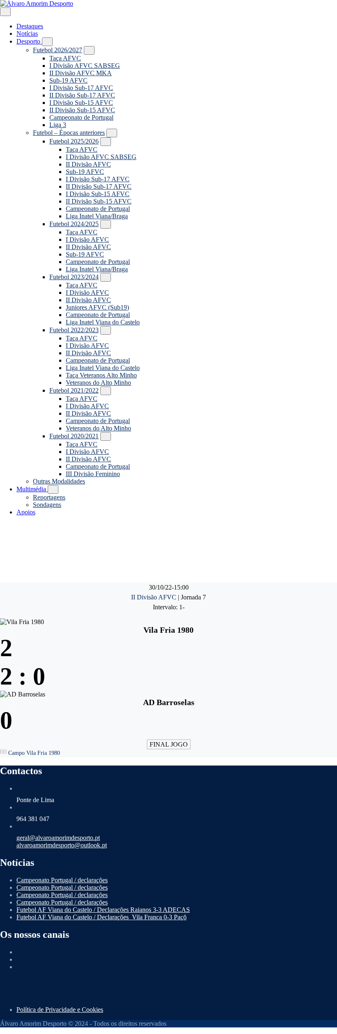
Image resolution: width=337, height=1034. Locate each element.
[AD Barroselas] (168, 517)
